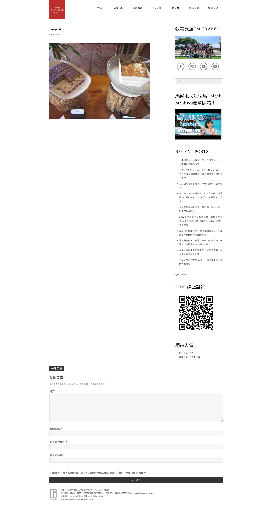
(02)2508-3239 (120, 493)
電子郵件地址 (58, 442)
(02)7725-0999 (99, 493)
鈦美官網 (213, 8)
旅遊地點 (119, 8)
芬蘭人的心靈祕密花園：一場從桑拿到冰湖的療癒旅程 (201, 262)
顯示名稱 (55, 428)
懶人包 (175, 8)
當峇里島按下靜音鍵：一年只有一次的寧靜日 (201, 185)
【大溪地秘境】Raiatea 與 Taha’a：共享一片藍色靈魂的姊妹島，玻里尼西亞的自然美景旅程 (201, 174)
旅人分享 (156, 8)
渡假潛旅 (138, 8)
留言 (53, 391)
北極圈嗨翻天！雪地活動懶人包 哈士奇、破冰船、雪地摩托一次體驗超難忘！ (201, 242)
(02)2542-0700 (75, 493)
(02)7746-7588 (87, 493)
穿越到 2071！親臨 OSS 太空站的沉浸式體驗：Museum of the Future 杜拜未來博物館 (201, 197)
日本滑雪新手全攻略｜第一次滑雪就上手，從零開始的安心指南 (201, 162)
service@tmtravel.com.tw (143, 493)
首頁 (99, 8)
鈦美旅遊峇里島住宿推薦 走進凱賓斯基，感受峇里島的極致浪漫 (201, 252)
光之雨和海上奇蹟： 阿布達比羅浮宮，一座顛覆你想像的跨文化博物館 (201, 233)
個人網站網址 (57, 455)
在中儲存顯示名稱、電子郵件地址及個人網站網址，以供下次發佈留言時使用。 (99, 472)
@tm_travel (181, 274)
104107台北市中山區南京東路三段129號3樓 (86, 496)
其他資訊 (194, 8)
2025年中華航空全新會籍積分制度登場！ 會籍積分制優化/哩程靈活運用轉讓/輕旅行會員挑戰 (201, 221)
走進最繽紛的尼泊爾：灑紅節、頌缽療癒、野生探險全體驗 (201, 209)
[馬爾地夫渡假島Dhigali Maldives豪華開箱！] (198, 138)
